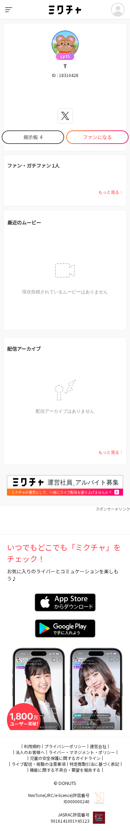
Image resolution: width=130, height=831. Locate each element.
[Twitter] (65, 116)
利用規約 (32, 746)
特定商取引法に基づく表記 (94, 764)
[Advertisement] (65, 520)
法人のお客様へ (30, 752)
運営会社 (98, 746)
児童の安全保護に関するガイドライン (65, 758)
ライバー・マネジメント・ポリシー (82, 752)
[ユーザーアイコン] (118, 10)
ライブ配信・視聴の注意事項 (38, 764)
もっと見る (108, 192)
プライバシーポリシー (65, 746)
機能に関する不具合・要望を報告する (65, 770)
